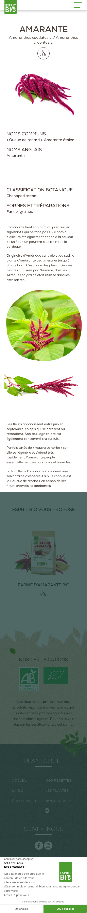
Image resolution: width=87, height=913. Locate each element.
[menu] (78, 5)
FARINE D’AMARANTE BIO (43, 585)
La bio (18, 791)
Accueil (19, 781)
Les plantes (57, 791)
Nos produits (59, 801)
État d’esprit (24, 801)
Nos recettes (58, 781)
